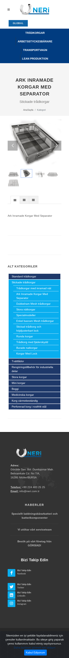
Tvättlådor (18, 361)
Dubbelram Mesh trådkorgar (33, 303)
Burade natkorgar (27, 347)
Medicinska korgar (23, 394)
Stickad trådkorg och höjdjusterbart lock (28, 328)
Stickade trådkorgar (23, 282)
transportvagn (35, 50)
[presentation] (15, 200)
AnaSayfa (28, 110)
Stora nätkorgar (25, 309)
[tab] (15, 200)
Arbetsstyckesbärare (35, 41)
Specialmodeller (26, 315)
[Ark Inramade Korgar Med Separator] (34, 143)
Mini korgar (18, 382)
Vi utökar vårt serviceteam (35, 529)
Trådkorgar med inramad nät (33, 288)
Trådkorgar (35, 32)
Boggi (15, 388)
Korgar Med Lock (26, 353)
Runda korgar (24, 336)
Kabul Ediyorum (35, 652)
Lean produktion (35, 58)
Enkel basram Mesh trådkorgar (35, 320)
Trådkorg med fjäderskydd (32, 342)
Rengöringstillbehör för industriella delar (32, 369)
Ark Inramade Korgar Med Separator (32, 296)
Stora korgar (19, 377)
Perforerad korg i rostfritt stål (29, 406)
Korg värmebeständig (25, 400)
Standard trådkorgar (24, 276)
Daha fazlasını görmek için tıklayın (34, 647)
